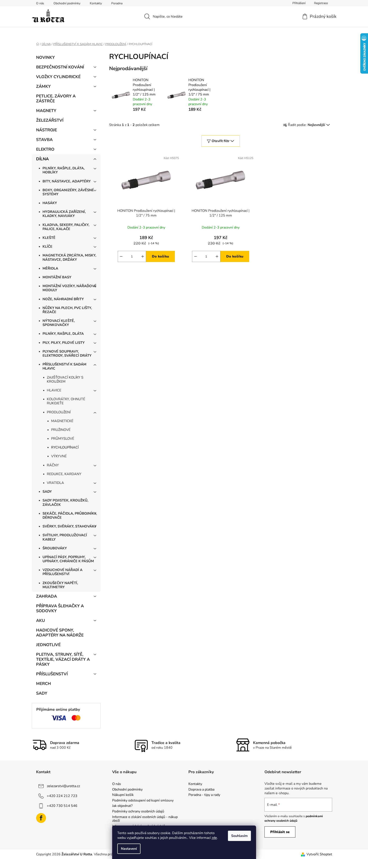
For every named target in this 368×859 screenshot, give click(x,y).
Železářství (49, 120)
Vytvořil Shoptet (319, 854)
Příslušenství (52, 674)
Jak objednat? (122, 806)
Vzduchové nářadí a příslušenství (62, 572)
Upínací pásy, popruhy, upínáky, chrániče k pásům (68, 559)
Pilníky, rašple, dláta (63, 333)
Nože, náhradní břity (63, 299)
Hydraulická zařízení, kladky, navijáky (64, 213)
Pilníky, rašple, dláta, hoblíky (64, 170)
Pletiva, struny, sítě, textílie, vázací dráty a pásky (63, 659)
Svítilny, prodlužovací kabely (65, 537)
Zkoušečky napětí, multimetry (60, 585)
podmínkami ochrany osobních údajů (293, 818)
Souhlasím (239, 835)
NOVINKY (45, 57)
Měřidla (50, 268)
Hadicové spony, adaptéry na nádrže (60, 632)
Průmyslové (62, 438)
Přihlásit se (280, 832)
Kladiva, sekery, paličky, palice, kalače (66, 227)
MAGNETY (46, 111)
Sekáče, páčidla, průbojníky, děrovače (70, 515)
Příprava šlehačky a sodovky (60, 608)
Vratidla (55, 482)
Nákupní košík (123, 795)
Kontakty (96, 3)
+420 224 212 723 (62, 796)
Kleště (49, 237)
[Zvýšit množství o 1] (142, 256)
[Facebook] (41, 818)
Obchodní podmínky (66, 3)
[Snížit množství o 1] (121, 256)
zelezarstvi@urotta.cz (63, 786)
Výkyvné (59, 456)
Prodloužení (59, 412)
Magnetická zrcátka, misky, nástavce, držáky (69, 257)
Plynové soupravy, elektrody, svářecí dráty (67, 353)
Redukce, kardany (64, 474)
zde (214, 837)
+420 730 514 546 (62, 805)
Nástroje (46, 130)
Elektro (45, 149)
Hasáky (50, 203)
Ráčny (53, 465)
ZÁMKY (43, 86)
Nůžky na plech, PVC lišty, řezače (67, 310)
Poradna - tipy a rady (204, 795)
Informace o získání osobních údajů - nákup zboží (145, 819)
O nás (40, 3)
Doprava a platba (201, 790)
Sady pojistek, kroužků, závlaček (65, 502)
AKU (40, 620)
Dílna (42, 159)
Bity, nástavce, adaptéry (67, 181)
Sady (47, 491)
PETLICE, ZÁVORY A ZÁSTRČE (56, 98)
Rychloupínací (65, 447)
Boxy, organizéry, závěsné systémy (68, 192)
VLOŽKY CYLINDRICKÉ (58, 77)
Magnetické (62, 421)
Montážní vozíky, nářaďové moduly (69, 288)
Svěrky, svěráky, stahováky (69, 526)
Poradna (116, 3)
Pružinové (60, 429)
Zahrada (46, 596)
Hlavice (54, 390)
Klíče (47, 246)
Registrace (321, 3)
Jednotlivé (48, 645)
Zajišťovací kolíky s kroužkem (65, 379)
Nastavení (129, 848)
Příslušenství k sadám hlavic (64, 366)
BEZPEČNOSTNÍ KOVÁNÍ (60, 67)
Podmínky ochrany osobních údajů (138, 812)
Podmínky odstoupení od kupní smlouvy (143, 801)
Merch (43, 683)
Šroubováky (55, 548)
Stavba (44, 139)
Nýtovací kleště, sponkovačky (59, 322)
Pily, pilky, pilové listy (64, 342)
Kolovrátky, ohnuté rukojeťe (66, 401)
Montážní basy (57, 277)
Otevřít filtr (220, 141)
